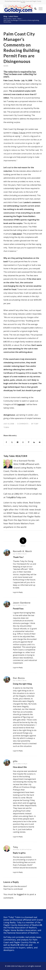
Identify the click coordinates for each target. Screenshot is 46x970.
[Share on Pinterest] (28, 442)
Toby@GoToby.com (16, 497)
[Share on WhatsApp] (23, 442)
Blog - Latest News (10, 16)
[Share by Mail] (39, 442)
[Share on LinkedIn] (34, 442)
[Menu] (39, 8)
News (5, 66)
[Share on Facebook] (6, 442)
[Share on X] (12, 442)
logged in (21, 894)
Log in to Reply (18, 592)
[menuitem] (34, 8)
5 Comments (22, 424)
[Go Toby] (19, 8)
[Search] (34, 8)
